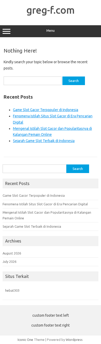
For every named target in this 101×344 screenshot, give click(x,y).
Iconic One (25, 339)
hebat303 (12, 290)
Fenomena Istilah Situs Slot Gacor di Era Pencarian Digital (45, 204)
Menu (50, 31)
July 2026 (9, 261)
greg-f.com (50, 9)
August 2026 (12, 253)
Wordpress (74, 339)
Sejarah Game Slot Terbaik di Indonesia (44, 141)
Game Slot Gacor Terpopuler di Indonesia (45, 110)
